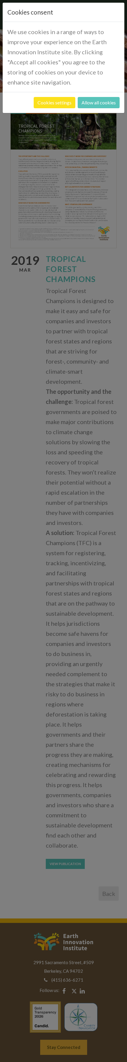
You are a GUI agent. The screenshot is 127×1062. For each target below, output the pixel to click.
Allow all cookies (99, 102)
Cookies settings (54, 102)
